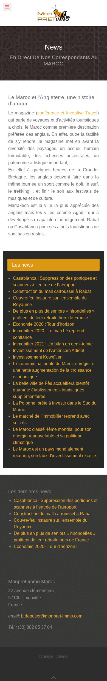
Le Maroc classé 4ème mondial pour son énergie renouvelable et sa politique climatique (52, 436)
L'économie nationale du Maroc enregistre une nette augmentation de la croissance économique (53, 370)
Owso (62, 656)
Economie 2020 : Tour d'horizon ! (45, 324)
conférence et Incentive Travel (67, 113)
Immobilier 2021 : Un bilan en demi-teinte (53, 344)
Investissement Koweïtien (38, 357)
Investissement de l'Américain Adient (48, 350)
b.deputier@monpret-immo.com (51, 616)
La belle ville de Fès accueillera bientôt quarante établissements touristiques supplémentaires (51, 390)
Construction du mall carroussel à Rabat (52, 291)
